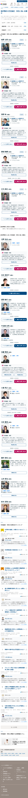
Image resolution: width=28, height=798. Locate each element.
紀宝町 (17, 755)
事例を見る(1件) (7, 374)
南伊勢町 (14, 43)
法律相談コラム (6, 773)
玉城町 (20, 753)
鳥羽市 (9, 753)
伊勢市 (8, 469)
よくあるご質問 (6, 777)
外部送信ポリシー (20, 775)
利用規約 (18, 769)
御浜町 (13, 755)
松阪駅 (4, 314)
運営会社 (5, 789)
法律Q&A (5, 771)
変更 (25, 22)
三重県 (13, 243)
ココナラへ (4, 1)
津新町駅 (5, 340)
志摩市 (16, 753)
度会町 (23, 753)
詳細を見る (14, 472)
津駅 (13, 393)
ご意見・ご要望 (20, 768)
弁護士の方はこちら (22, 1)
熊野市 (13, 753)
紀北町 (10, 755)
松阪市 (18, 243)
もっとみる (14, 727)
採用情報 (5, 791)
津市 (8, 338)
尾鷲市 (5, 753)
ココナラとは (6, 775)
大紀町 (2, 755)
